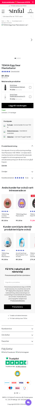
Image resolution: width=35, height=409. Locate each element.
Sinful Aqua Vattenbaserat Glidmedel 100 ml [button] (18, 86)
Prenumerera (17, 307)
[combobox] (15, 16)
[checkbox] (30, 87)
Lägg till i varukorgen (18, 105)
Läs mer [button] (4, 165)
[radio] (2, 71)
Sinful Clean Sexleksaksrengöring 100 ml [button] (18, 95)
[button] (33, 2)
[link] (3, 21)
